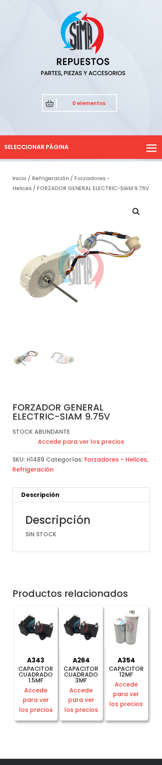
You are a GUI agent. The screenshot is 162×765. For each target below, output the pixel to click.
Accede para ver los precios (81, 441)
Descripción (40, 495)
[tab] (81, 495)
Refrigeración (50, 178)
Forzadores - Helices (115, 459)
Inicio (19, 178)
